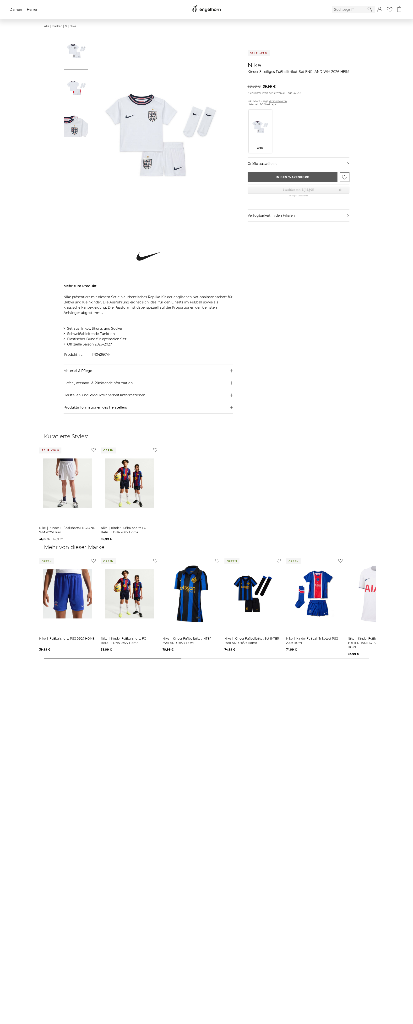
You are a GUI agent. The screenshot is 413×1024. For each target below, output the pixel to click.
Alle (46, 26)
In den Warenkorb (292, 177)
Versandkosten (278, 101)
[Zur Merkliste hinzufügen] (344, 177)
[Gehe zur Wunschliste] (390, 9)
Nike (73, 26)
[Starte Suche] (370, 9)
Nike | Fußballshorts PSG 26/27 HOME (66, 638)
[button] (380, 9)
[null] (67, 483)
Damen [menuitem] (16, 9)
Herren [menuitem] (32, 9)
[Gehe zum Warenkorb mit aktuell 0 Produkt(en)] (399, 9)
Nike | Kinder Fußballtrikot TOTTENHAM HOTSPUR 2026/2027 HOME (373, 643)
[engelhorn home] (206, 9)
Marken (57, 26)
